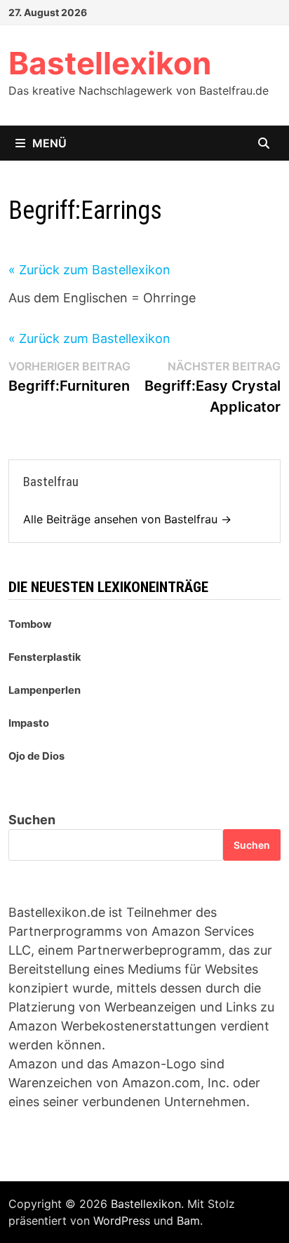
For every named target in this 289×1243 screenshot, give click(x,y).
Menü (49, 143)
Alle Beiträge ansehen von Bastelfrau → (127, 519)
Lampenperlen (44, 690)
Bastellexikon (109, 63)
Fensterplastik (44, 657)
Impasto (28, 723)
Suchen (31, 819)
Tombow (29, 624)
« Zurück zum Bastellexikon (89, 269)
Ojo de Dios (36, 756)
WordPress (121, 1221)
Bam (188, 1221)
